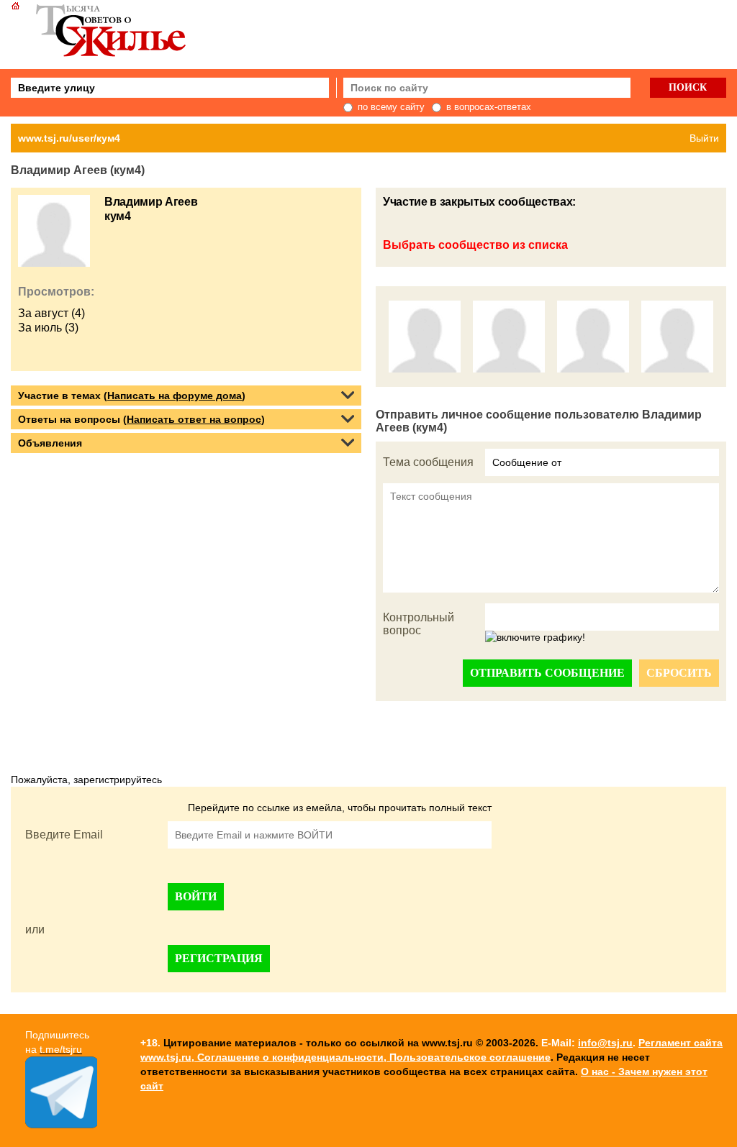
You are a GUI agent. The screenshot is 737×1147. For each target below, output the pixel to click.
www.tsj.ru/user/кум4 (69, 138)
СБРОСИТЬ (679, 673)
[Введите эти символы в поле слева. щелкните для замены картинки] (535, 638)
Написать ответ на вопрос (194, 419)
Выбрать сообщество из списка (475, 245)
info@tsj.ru (605, 1042)
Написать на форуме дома (174, 395)
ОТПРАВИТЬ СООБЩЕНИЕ (547, 673)
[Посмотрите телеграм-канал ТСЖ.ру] (61, 1124)
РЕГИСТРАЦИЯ (219, 958)
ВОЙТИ (196, 896)
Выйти (704, 138)
